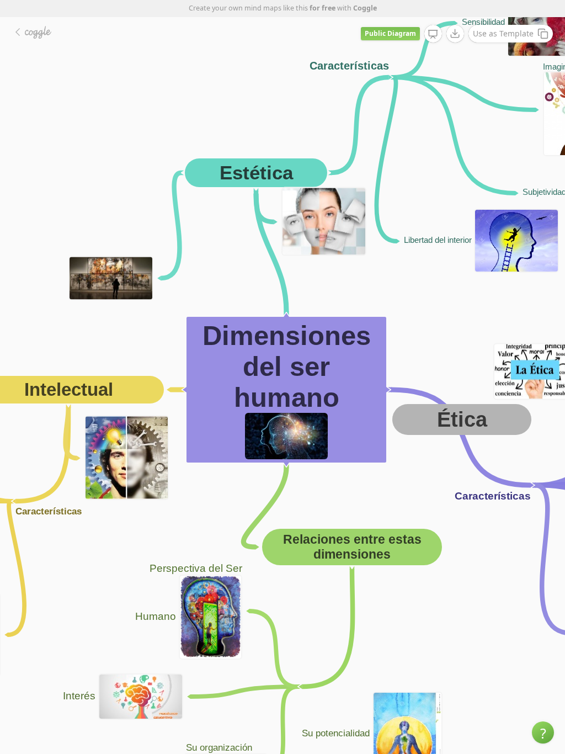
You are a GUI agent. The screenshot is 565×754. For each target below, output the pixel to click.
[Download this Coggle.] (455, 34)
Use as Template (503, 33)
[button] (543, 732)
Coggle (365, 8)
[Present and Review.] (433, 34)
